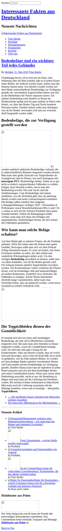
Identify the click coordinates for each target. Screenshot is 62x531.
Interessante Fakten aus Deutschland (28, 14)
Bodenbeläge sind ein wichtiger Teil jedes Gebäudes (27, 63)
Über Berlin (14, 38)
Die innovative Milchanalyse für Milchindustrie (34, 402)
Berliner (9, 72)
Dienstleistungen (16, 44)
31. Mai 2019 (21, 72)
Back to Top (7, 528)
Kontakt (12, 50)
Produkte (12, 41)
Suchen (5, 2)
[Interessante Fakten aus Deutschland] (21, 33)
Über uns (13, 53)
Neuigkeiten (14, 47)
